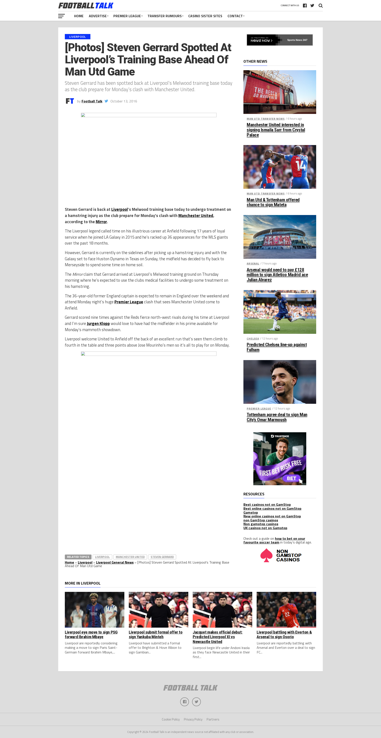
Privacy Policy (193, 719)
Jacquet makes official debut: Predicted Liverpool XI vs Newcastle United (218, 637)
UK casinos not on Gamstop (265, 527)
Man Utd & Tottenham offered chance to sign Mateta (273, 202)
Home (79, 16)
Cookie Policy (171, 719)
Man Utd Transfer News (266, 119)
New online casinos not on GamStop (272, 516)
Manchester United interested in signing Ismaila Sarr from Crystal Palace (276, 130)
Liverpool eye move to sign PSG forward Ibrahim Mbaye (91, 634)
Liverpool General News (115, 562)
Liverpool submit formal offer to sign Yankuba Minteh (156, 634)
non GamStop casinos (260, 520)
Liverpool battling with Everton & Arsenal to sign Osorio (284, 634)
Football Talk (92, 101)
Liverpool (119, 209)
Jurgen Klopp (98, 323)
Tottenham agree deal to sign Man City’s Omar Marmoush (277, 417)
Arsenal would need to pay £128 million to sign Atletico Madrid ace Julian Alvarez (277, 275)
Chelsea (253, 338)
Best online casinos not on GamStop (272, 508)
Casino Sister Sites (205, 16)
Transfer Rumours (165, 16)
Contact (235, 16)
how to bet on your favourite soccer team (274, 540)
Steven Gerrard (162, 557)
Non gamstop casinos (260, 524)
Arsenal (253, 263)
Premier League (127, 16)
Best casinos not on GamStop (267, 504)
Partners (213, 719)
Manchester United (195, 215)
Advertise (98, 16)
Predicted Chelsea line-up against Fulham (277, 347)
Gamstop (250, 512)
